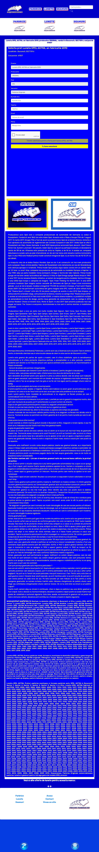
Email (13, 113)
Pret (12, 80)
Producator (15, 72)
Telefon (13, 105)
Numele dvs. (15, 97)
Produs (13, 63)
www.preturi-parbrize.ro (19, 601)
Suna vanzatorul (50, 146)
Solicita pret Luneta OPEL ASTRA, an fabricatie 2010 (37, 48)
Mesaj (13, 122)
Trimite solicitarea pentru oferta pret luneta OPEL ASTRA (49, 141)
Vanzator (14, 88)
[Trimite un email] (75, 846)
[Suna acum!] (24, 846)
